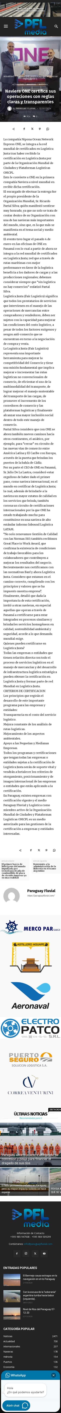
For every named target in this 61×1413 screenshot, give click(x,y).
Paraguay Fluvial (26, 108)
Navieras (31, 84)
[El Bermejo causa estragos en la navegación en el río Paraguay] (11, 1280)
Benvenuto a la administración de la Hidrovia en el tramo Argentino (44, 867)
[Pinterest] (39, 129)
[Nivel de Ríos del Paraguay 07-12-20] (11, 1314)
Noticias (43, 84)
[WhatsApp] (47, 129)
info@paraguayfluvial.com (38, 1244)
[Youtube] (44, 1253)
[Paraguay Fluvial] (10, 108)
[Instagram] (26, 1253)
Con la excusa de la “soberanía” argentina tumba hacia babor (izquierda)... (39, 1295)
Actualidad (8, 76)
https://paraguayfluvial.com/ (40, 895)
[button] (53, 1375)
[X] (32, 129)
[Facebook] (24, 129)
